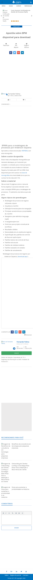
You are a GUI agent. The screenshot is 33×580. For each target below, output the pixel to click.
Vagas (11, 6)
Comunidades (5, 104)
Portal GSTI (16, 2)
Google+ (18, 52)
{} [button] (22, 513)
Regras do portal (15, 575)
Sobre (6, 575)
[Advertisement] (16, 71)
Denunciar (29, 335)
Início (3, 6)
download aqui (23, 256)
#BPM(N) (25, 151)
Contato (25, 575)
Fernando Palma (14, 94)
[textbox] (16, 519)
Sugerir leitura (26, 46)
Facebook (10, 52)
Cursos (18, 6)
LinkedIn (22, 52)
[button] (3, 513)
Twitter (14, 52)
